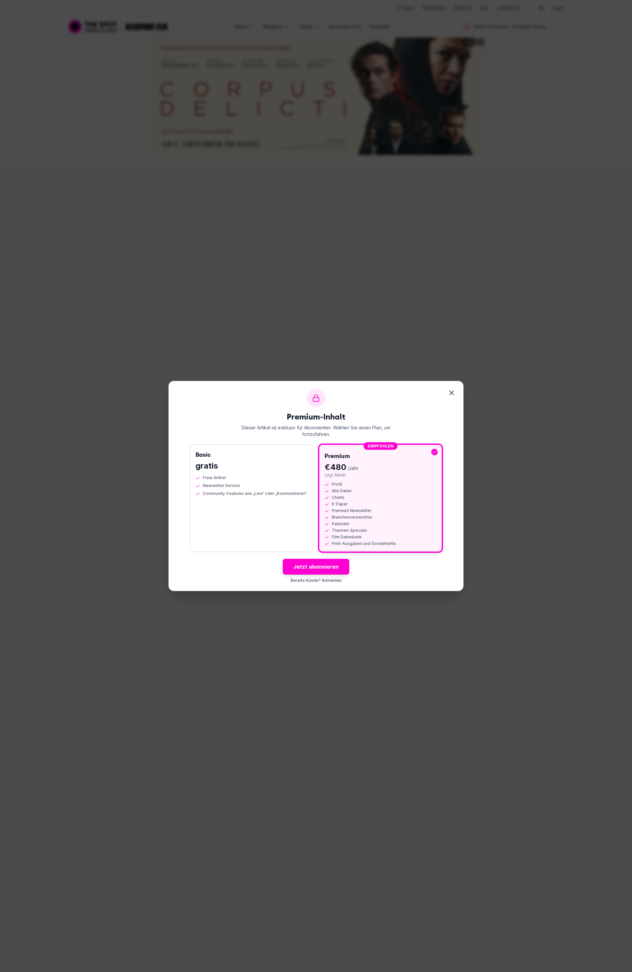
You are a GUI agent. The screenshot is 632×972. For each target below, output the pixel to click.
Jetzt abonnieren (316, 566)
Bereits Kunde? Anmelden (316, 580)
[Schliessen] (451, 392)
